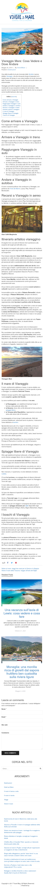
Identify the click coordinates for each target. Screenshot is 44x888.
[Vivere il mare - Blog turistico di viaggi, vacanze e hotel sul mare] (22, 11)
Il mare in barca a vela (11, 791)
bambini (15, 422)
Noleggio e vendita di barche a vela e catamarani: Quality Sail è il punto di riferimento (20, 872)
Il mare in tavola (9, 795)
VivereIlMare (21, 68)
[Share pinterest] (16, 563)
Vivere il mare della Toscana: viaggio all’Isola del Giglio (19, 570)
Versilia (31, 74)
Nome (4, 709)
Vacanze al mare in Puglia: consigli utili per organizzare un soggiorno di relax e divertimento (22, 849)
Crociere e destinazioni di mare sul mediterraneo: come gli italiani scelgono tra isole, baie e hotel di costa (22, 860)
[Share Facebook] (8, 563)
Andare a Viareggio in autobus (11, 105)
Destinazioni (12, 70)
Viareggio (9, 76)
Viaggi (6, 800)
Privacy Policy (6, 885)
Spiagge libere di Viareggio (10, 113)
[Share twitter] (12, 563)
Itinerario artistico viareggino (11, 109)
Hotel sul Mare (9, 787)
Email (4, 717)
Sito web (5, 725)
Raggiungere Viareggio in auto (11, 104)
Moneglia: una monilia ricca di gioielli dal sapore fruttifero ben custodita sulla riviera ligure (21, 672)
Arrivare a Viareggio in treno (11, 102)
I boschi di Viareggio (9, 115)
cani (26, 506)
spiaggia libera (10, 410)
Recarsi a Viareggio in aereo (11, 107)
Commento (5, 733)
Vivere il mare (8, 804)
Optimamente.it (35, 885)
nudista (4, 474)
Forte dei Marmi (15, 189)
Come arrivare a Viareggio (10, 100)
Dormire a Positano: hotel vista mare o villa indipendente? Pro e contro (18, 866)
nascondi (13, 96)
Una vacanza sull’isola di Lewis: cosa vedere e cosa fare (22, 613)
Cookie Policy (16, 885)
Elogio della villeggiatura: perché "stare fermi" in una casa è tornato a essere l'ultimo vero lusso (21, 854)
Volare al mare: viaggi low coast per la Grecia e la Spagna (20, 568)
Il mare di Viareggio (8, 111)
